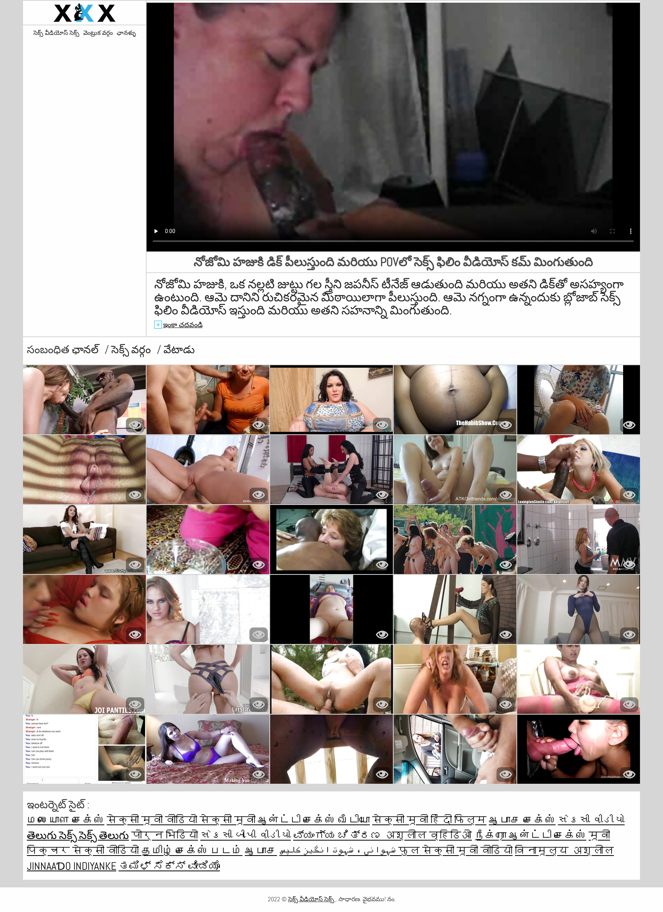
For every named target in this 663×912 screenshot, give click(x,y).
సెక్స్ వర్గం (132, 349)
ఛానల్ (86, 349)
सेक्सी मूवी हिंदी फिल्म (429, 820)
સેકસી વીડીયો (591, 820)
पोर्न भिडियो (164, 835)
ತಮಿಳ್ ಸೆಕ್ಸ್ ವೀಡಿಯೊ (169, 866)
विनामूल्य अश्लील (564, 850)
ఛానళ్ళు (126, 33)
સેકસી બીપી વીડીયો (245, 835)
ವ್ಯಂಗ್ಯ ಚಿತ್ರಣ (338, 835)
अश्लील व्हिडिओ (428, 835)
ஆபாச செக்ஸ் (522, 820)
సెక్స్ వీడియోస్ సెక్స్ (56, 33)
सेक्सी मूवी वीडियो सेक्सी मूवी (182, 820)
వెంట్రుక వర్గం (98, 33)
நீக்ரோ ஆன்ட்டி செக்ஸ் (530, 835)
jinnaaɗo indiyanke (71, 866)
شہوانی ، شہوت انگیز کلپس (338, 850)
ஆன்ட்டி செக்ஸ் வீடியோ (314, 820)
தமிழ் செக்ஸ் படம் (191, 850)
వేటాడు (179, 349)
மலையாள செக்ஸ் (65, 820)
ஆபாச (261, 850)
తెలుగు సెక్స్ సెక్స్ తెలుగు (78, 835)
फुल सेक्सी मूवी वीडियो (455, 850)
